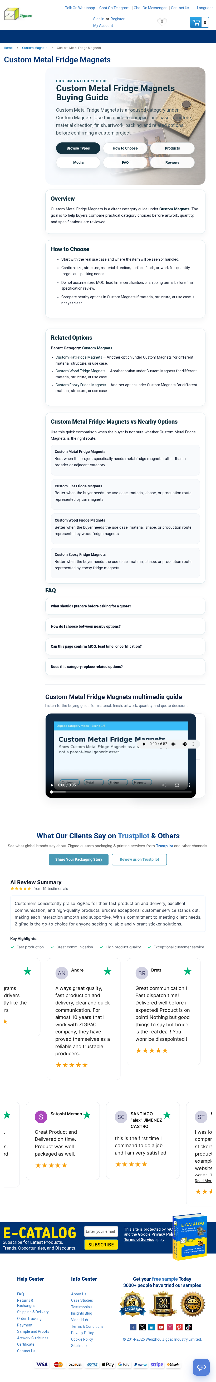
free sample (165, 1279)
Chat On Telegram (114, 8)
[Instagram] (170, 1327)
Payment (24, 1325)
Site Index (79, 1346)
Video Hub (79, 1320)
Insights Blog (81, 1313)
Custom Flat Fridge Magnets (79, 357)
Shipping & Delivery (33, 1312)
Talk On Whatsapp (80, 8)
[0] (196, 22)
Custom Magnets (35, 48)
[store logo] (30, 14)
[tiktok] (188, 1327)
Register (118, 19)
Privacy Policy (164, 1234)
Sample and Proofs (33, 1331)
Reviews (172, 162)
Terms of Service (139, 1239)
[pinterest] (179, 1327)
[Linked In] (151, 1327)
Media (78, 162)
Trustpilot (133, 835)
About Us (78, 1294)
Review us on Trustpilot (139, 859)
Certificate (26, 1344)
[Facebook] (133, 1327)
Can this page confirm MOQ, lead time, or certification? (96, 646)
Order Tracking (29, 1318)
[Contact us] (201, 1367)
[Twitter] (142, 1327)
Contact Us (180, 8)
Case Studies (82, 1300)
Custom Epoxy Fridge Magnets (81, 385)
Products (172, 148)
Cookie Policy (82, 1339)
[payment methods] (108, 1365)
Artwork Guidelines (32, 1338)
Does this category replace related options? (87, 667)
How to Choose (125, 148)
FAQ (125, 162)
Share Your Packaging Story (78, 859)
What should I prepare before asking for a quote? (91, 606)
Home (8, 48)
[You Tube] (161, 1327)
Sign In (98, 19)
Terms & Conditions (87, 1326)
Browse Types (78, 148)
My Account (103, 25)
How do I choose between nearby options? (86, 626)
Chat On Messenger (150, 8)
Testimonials (81, 1307)
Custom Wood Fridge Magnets (81, 371)
